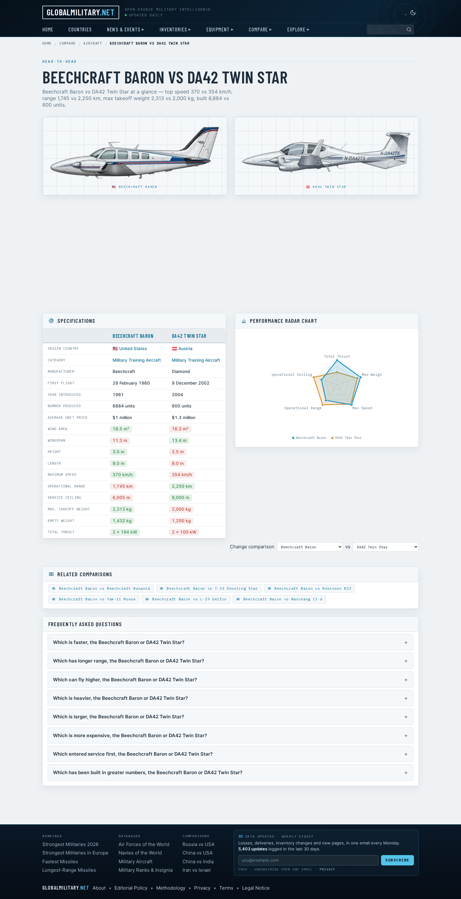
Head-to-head (59, 61)
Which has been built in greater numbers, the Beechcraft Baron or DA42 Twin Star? (147, 772)
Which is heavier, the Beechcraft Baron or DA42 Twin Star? (120, 698)
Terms (226, 888)
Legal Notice (256, 888)
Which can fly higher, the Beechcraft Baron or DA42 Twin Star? (125, 680)
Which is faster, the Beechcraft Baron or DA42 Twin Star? (118, 642)
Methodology (170, 888)
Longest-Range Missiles (69, 870)
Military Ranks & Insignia (145, 870)
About (99, 888)
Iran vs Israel (197, 870)
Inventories (173, 29)
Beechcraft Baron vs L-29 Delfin (188, 599)
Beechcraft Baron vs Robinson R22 (312, 588)
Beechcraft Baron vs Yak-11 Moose (96, 599)
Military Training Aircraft (137, 360)
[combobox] (390, 29)
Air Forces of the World (144, 844)
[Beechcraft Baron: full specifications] (134, 153)
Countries (80, 29)
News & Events (123, 29)
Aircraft (92, 43)
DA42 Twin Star (330, 187)
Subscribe (397, 860)
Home (47, 29)
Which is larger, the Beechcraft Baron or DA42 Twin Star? (118, 717)
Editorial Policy (130, 888)
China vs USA (198, 853)
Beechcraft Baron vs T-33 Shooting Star (211, 588)
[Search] (409, 29)
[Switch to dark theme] (413, 12)
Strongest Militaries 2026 (70, 844)
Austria (185, 348)
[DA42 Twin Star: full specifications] (326, 153)
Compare (258, 29)
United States (133, 348)
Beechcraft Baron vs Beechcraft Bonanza (103, 588)
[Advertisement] (230, 254)
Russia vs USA (199, 844)
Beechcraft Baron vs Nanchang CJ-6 (281, 599)
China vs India (198, 861)
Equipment (217, 29)
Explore (296, 29)
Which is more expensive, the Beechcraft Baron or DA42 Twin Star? (130, 735)
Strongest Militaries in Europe (75, 853)
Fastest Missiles (60, 861)
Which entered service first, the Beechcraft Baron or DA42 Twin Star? (133, 754)
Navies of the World (140, 853)
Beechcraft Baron (138, 187)
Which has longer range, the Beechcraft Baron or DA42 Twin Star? (128, 661)
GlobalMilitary (81, 12)
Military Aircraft (135, 861)
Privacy (327, 869)
